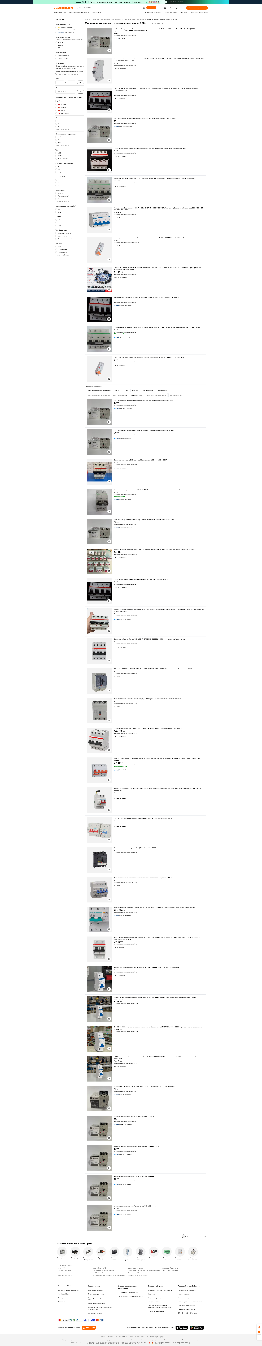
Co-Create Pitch (63, 1294)
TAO (147, 1337)
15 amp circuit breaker (136, 1273)
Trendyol (153, 1337)
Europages (160, 1337)
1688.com (110, 1337)
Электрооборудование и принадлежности (107, 19)
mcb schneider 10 (99, 1268)
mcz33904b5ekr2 (163, 390)
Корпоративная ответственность (69, 1298)
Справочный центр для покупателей (160, 1290)
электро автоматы (65, 1275)
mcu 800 (61, 1268)
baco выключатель (148, 390)
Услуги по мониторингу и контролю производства (100, 1308)
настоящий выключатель (171, 1268)
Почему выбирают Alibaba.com (68, 1290)
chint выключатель (65, 1273)
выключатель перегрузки (137, 1275)
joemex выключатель (135, 1268)
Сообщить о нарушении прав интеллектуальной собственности (159, 1306)
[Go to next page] (200, 1236)
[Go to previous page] (174, 1236)
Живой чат (151, 1294)
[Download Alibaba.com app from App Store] (182, 1328)
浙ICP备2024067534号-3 (183, 1343)
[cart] (171, 8)
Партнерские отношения (186, 1305)
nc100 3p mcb (98, 1273)
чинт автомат (167, 1273)
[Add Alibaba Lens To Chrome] (89, 1328)
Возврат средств (153, 1302)
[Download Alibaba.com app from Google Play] (197, 1328)
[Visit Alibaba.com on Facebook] (179, 1313)
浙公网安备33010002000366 (164, 1343)
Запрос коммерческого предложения (130, 1296)
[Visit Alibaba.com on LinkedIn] (183, 1313)
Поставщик (127, 39)
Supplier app (135, 1327)
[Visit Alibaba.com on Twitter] (187, 1313)
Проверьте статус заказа (186, 1298)
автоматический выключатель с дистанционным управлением (109, 1275)
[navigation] (69, 628)
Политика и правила (95, 1313)
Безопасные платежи (95, 1290)
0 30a (126, 390)
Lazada (131, 1337)
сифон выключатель (176, 395)
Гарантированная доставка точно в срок (99, 1299)
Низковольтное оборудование (134, 19)
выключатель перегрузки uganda (156, 395)
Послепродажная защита (96, 1303)
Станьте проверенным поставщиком (190, 1302)
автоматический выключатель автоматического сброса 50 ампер (107, 395)
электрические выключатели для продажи (144, 1270)
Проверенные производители (128, 1292)
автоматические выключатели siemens (99, 390)
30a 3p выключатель (170, 1270)
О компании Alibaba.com (66, 1286)
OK (81, 82)
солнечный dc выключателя (103, 1270)
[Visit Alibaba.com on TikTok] (199, 1313)
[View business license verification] (149, 1343)
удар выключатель (136, 395)
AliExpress (102, 1337)
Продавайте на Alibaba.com (187, 1290)
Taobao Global (139, 1337)
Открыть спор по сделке (156, 1298)
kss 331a (117, 390)
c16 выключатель (64, 1270)
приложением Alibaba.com (164, 1327)
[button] (144, 8)
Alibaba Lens (69, 1327)
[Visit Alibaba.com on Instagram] (191, 1313)
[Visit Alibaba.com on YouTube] (195, 1313)
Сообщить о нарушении (156, 1311)
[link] (259, 1326)
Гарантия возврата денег (96, 1294)
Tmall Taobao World (121, 1337)
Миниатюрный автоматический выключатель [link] (162, 19)
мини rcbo (135, 390)
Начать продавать (184, 1294)
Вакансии (61, 1302)
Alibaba (87, 19)
